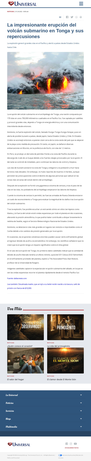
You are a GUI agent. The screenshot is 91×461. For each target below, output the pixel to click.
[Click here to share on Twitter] (72, 17)
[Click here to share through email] (60, 17)
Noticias (10, 11)
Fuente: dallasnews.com (17, 278)
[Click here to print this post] (81, 17)
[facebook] (67, 443)
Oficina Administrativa (71, 448)
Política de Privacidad (13, 458)
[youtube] (75, 443)
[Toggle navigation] (80, 3)
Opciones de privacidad (69, 455)
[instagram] (71, 443)
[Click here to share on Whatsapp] (76, 17)
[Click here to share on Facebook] (67, 17)
